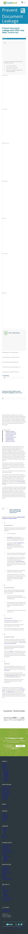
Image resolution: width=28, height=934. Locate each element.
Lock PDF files (5, 857)
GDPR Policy (11, 927)
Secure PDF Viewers (5, 778)
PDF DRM (5, 861)
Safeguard (4, 766)
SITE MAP (21, 927)
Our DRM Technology (10, 439)
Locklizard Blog (5, 814)
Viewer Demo (4, 820)
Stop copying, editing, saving (7, 786)
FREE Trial (4, 837)
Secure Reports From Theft (7, 879)
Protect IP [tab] (5, 38)
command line (7, 670)
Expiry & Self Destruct (6, 793)
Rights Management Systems (12, 675)
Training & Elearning (5, 866)
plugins (11, 651)
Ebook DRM (4, 853)
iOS (4, 832)
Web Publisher (6, 774)
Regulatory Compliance (10, 431)
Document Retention (10, 438)
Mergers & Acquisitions (6, 877)
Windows (5, 829)
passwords (22, 689)
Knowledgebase (5, 816)
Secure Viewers (5, 828)
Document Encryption (6, 849)
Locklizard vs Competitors (7, 897)
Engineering (4, 873)
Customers (4, 893)
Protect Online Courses (6, 846)
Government (4, 875)
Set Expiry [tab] (5, 109)
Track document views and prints (10, 620)
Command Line (6, 772)
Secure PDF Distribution (6, 850)
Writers (3, 835)
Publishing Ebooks (5, 868)
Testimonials (5, 896)
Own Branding (6, 775)
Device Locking (5, 796)
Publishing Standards (6, 869)
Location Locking (5, 797)
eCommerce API (6, 770)
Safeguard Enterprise (6, 767)
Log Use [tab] (4, 218)
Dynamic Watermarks (6, 792)
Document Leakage (9, 435)
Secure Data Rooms (7, 899)
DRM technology (11, 691)
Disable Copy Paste (5, 791)
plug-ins (3, 690)
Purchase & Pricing (5, 806)
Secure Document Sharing (11, 434)
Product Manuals (5, 836)
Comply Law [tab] (5, 253)
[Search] (21, 2)
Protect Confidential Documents (8, 852)
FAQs (3, 813)
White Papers (4, 818)
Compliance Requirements (11, 432)
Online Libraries (5, 871)
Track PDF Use (4, 799)
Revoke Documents (5, 795)
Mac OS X (5, 830)
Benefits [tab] (5, 293)
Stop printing (9, 537)
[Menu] (24, 2)
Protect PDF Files (5, 855)
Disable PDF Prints (5, 788)
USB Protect (5, 773)
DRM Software (4, 763)
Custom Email (5, 776)
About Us (4, 887)
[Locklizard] (11, 2)
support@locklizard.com (6, 911)
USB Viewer (5, 781)
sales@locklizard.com (6, 910)
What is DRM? (5, 891)
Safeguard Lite (4, 765)
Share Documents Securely (7, 845)
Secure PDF (5, 859)
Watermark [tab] (5, 181)
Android (4, 833)
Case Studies (5, 894)
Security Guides (5, 817)
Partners (3, 888)
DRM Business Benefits (10, 441)
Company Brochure (5, 900)
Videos (3, 821)
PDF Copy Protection (7, 856)
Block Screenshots (5, 789)
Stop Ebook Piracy (5, 847)
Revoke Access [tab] (6, 143)
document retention (20, 561)
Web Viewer (5, 779)
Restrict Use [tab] (5, 75)
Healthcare (4, 876)
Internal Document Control (11, 437)
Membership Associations (7, 872)
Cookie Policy (16, 927)
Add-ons (3, 769)
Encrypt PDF (5, 858)
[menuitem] (21, 2)
